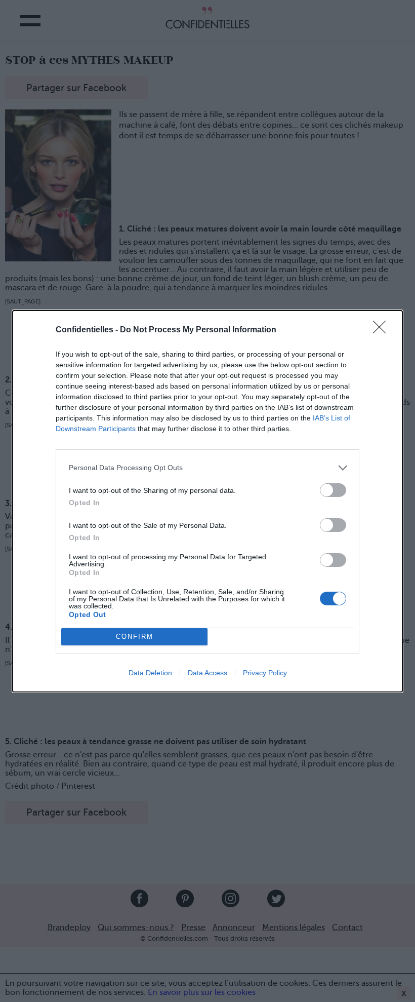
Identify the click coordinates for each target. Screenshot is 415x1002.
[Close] (382, 330)
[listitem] (207, 468)
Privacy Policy (265, 673)
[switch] (333, 490)
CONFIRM (134, 636)
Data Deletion (150, 673)
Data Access (207, 673)
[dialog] (207, 501)
